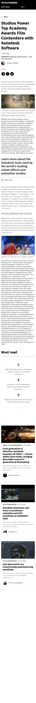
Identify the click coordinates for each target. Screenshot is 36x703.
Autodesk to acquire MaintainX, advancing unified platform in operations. (18, 386)
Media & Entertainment (19, 57)
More (23, 7)
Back (6, 17)
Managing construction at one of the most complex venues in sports (18, 400)
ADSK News (5, 7)
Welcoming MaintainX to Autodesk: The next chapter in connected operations (18, 371)
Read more (8, 180)
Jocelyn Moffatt (12, 63)
